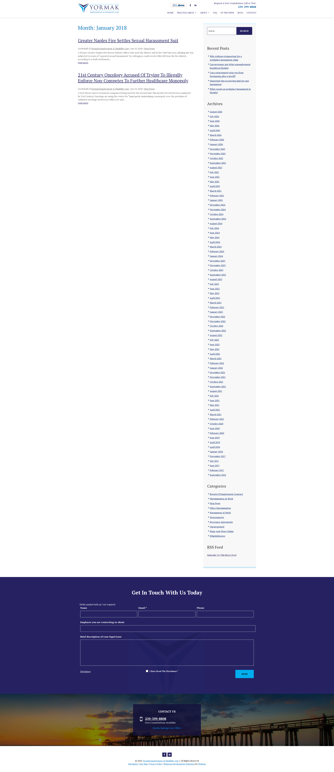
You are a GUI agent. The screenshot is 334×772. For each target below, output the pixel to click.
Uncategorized (217, 526)
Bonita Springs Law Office (167, 727)
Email (142, 607)
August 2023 (216, 279)
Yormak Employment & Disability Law (110, 48)
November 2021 (218, 377)
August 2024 (216, 223)
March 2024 (215, 246)
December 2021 (217, 372)
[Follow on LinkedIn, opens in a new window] (170, 755)
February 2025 (217, 195)
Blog (240, 13)
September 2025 (218, 162)
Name (83, 607)
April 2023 (215, 297)
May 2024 (214, 237)
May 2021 (214, 405)
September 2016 (218, 474)
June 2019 (215, 437)
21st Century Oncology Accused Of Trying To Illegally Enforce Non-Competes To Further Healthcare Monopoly (133, 78)
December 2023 (217, 260)
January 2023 (216, 311)
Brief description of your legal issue (100, 636)
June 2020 (215, 428)
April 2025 (215, 186)
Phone (200, 607)
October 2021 (216, 381)
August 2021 (216, 391)
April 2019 (215, 442)
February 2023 (217, 307)
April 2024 (215, 242)
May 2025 (214, 181)
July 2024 (214, 228)
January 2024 (216, 256)
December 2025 (217, 149)
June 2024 (215, 232)
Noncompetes (217, 517)
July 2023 (214, 284)
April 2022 (215, 353)
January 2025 (216, 200)
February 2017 (217, 470)
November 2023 (218, 265)
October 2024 (216, 214)
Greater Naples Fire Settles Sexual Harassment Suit (128, 40)
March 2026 (215, 135)
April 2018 (215, 447)
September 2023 (218, 274)
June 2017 (215, 465)
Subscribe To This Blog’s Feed (221, 555)
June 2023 (215, 288)
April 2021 (215, 409)
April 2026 (215, 130)
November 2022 (218, 321)
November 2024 (218, 209)
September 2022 (218, 330)
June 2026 (215, 120)
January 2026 (216, 144)
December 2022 (217, 316)
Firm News (149, 48)
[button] (331, 753)
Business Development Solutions (179, 763)
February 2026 (217, 139)
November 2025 (218, 153)
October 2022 (216, 325)
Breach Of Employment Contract (226, 494)
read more (83, 62)
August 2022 (216, 335)
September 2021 (218, 386)
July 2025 (214, 172)
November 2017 (218, 456)
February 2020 (217, 433)
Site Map (143, 763)
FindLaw (202, 763)
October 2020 (216, 423)
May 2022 (214, 349)
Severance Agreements (221, 522)
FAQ (215, 13)
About (203, 13)
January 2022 (216, 367)
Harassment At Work (220, 512)
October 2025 (216, 158)
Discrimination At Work (221, 498)
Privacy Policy (155, 763)
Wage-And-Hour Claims (222, 531)
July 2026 (214, 116)
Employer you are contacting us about (102, 622)
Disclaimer (85, 671)
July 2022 (214, 339)
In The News (227, 13)
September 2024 (218, 218)
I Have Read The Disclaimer (164, 671)
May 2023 (214, 293)
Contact (251, 13)
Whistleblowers (217, 535)
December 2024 (217, 204)
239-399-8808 (247, 7)
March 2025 (215, 190)
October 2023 (216, 270)
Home (170, 13)
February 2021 (217, 418)
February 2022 (217, 363)
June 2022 (215, 344)
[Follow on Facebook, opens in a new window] (164, 755)
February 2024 (217, 251)
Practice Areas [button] (185, 13)
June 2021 (215, 400)
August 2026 (216, 111)
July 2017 (214, 460)
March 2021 (215, 414)
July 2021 (214, 395)
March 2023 (215, 302)
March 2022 (215, 358)
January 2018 (216, 451)
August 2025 (216, 167)
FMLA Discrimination (220, 508)
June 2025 (215, 176)
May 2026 (214, 125)
